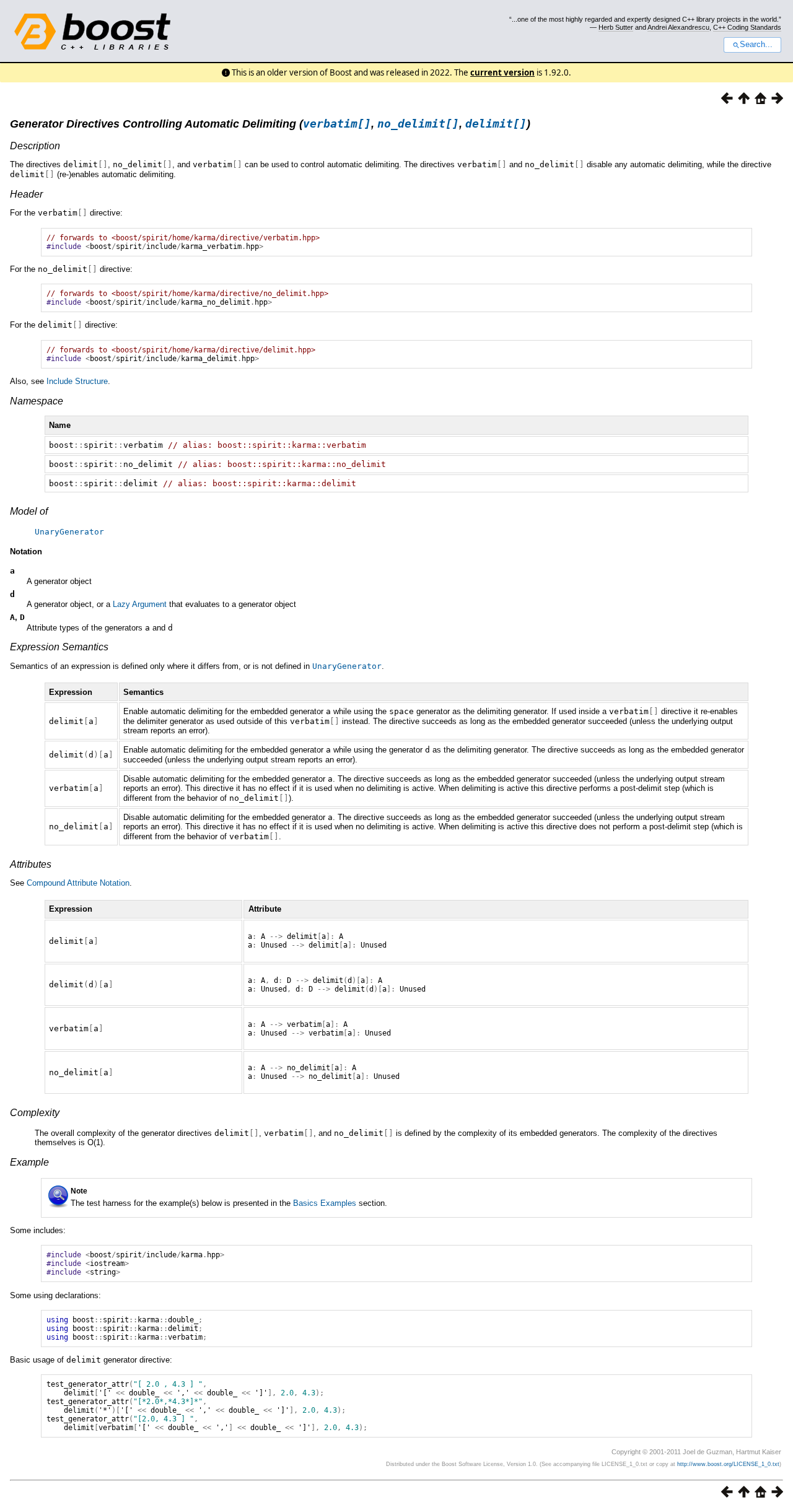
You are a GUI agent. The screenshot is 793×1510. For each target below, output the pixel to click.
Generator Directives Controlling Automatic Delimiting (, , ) (270, 124)
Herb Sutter (615, 27)
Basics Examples (324, 1203)
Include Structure (77, 381)
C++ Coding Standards (747, 27)
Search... (756, 44)
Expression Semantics (59, 647)
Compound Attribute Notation (78, 883)
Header (26, 194)
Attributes (30, 864)
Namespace (36, 401)
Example (29, 1162)
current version (502, 72)
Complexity (34, 1112)
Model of (29, 511)
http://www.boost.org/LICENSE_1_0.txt (728, 1464)
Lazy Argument (140, 604)
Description (35, 146)
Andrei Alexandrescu (678, 27)
